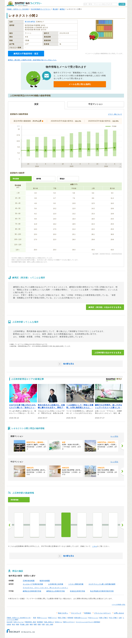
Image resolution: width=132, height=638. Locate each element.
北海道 (9, 624)
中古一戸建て (113, 617)
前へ (10, 525)
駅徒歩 (62, 179)
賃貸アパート (52, 617)
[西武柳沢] (113, 525)
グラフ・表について (115, 114)
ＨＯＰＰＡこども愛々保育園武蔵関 (102, 584)
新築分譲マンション (80, 617)
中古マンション (93, 617)
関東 (17, 624)
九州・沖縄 (49, 624)
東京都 (55, 9)
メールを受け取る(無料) (80, 84)
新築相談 (40, 622)
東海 (31, 624)
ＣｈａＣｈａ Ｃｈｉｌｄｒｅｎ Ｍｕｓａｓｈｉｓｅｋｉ (45, 588)
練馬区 (62, 9)
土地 (120, 617)
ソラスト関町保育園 (75, 584)
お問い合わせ (119, 613)
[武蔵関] (81, 525)
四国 (39, 624)
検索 (123, 4)
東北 (13, 624)
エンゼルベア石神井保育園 (33, 584)
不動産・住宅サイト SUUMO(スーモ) (19, 617)
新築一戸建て (103, 617)
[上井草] (50, 525)
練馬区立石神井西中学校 (32, 591)
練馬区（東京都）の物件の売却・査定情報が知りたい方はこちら (32, 60)
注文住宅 (9, 622)
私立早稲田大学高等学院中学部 (102, 591)
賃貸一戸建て (62, 617)
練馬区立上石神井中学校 (55, 591)
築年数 (38, 179)
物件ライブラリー (69, 622)
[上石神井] (66, 525)
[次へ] (122, 446)
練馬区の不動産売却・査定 (26, 53)
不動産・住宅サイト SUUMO (18, 9)
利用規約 (87, 613)
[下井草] (18, 525)
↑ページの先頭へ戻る (118, 604)
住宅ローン (58, 622)
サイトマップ (76, 613)
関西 (35, 624)
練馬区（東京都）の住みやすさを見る (105, 307)
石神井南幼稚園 (29, 581)
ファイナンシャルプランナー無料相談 (88, 622)
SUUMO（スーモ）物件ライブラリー (24, 3)
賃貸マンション (42, 617)
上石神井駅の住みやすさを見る (107, 353)
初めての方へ (63, 613)
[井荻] (34, 525)
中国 (43, 624)
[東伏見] (97, 525)
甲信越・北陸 (24, 624)
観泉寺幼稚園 (45, 581)
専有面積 (16, 179)
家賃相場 (70, 617)
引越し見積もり (49, 622)
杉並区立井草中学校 (77, 591)
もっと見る (114, 436)
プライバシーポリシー (102, 613)
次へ (122, 525)
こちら (94, 546)
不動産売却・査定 (30, 622)
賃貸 (34, 617)
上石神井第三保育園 (55, 584)
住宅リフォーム (18, 622)
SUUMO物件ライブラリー (41, 9)
